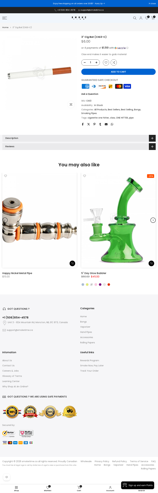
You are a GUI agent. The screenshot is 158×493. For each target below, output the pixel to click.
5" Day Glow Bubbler (93, 273)
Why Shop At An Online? (15, 386)
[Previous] (5, 220)
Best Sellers (114, 109)
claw (112, 117)
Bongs (137, 109)
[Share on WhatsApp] (112, 124)
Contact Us (8, 365)
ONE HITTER (122, 117)
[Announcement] (79, 3)
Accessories (86, 337)
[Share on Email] (106, 124)
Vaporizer (85, 326)
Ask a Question (89, 94)
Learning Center (11, 381)
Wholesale (86, 461)
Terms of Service (139, 461)
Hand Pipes (86, 332)
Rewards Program (89, 360)
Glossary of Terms (12, 376)
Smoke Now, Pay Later (92, 365)
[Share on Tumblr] (100, 124)
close (6, 3)
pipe (131, 117)
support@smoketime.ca (92, 10)
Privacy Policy (102, 461)
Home (5, 27)
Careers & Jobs (10, 370)
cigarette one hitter (98, 117)
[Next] (153, 220)
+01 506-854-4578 (66, 10)
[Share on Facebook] (82, 124)
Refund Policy (119, 461)
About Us (7, 360)
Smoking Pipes (89, 113)
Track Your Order (89, 370)
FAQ (153, 461)
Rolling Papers (87, 342)
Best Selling (127, 109)
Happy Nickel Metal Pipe (17, 273)
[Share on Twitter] (88, 124)
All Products (100, 109)
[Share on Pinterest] (94, 124)
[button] (118, 48)
